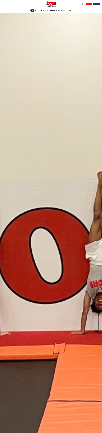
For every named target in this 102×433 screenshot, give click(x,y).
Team (47, 10)
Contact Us (69, 10)
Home (32, 10)
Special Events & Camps (55, 10)
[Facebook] (81, 4)
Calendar (63, 10)
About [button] (36, 10)
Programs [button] (42, 10)
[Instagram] (84, 4)
